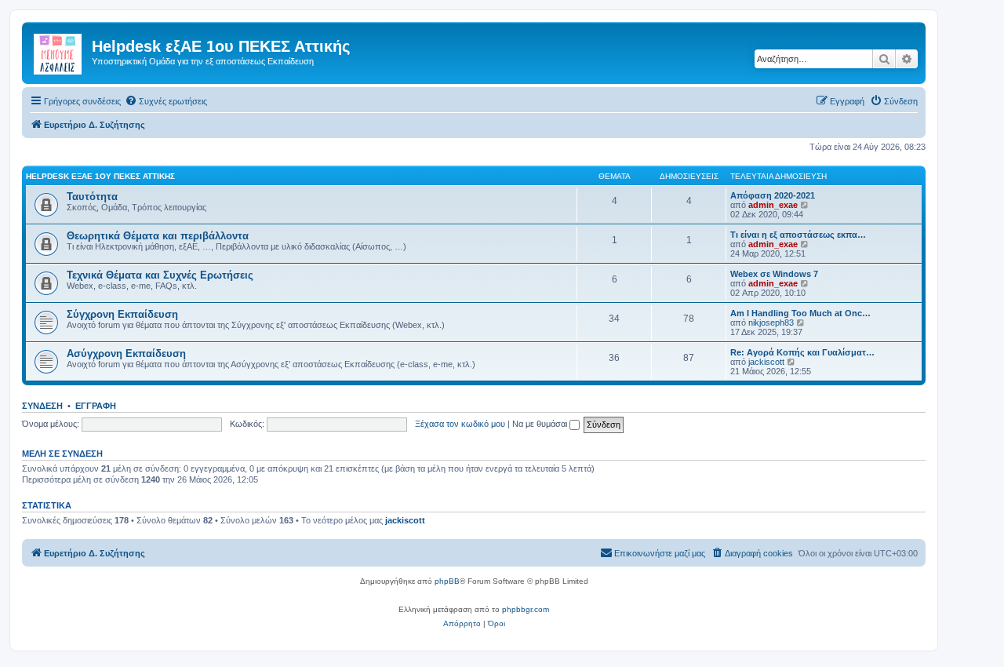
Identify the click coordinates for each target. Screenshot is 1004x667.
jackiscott (766, 361)
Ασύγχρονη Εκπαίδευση (126, 353)
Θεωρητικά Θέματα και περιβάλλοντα (158, 236)
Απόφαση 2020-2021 (772, 195)
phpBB (447, 581)
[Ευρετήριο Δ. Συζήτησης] (59, 51)
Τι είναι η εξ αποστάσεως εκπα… (798, 234)
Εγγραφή (95, 405)
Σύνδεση (42, 405)
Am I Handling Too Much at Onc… (800, 313)
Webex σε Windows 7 (774, 274)
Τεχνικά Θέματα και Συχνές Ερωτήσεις (160, 275)
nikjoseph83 (771, 322)
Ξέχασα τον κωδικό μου (460, 423)
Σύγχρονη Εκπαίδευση (122, 314)
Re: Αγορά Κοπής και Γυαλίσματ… (802, 352)
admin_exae (773, 205)
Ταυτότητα (92, 196)
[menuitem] (166, 101)
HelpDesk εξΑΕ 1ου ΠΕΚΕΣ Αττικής (100, 176)
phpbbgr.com (525, 609)
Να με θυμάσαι (540, 423)
